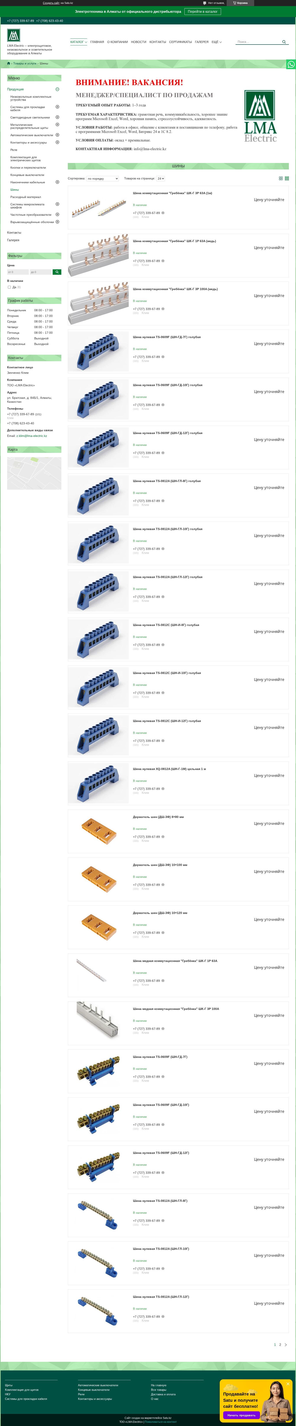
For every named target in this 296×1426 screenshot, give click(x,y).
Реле (13, 150)
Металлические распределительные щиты (29, 126)
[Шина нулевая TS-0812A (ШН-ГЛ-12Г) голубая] (98, 591)
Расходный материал (25, 197)
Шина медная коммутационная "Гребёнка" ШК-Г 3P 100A (176, 1009)
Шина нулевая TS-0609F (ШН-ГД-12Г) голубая (167, 433)
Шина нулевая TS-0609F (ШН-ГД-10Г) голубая (167, 385)
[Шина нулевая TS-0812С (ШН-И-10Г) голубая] (98, 687)
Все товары (158, 1389)
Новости (138, 42)
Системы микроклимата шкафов (27, 206)
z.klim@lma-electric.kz (31, 436)
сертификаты (180, 42)
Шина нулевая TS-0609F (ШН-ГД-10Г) (161, 1105)
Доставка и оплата (163, 1394)
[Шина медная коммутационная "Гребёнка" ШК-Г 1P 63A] (98, 975)
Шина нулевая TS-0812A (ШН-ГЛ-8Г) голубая (167, 481)
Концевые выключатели (27, 175)
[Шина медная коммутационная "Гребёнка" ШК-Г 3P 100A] (98, 1023)
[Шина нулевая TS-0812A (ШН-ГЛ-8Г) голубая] (98, 495)
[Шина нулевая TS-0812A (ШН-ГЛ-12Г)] (98, 1311)
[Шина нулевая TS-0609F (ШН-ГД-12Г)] (98, 1167)
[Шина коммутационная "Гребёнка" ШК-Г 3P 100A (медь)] (98, 303)
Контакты (158, 42)
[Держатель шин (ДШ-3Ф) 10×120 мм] (98, 927)
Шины (14, 189)
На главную (158, 1385)
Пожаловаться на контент (161, 1421)
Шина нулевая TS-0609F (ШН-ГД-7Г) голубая (167, 337)
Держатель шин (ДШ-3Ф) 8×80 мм (158, 817)
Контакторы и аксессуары (28, 142)
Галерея (201, 42)
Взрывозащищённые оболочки (32, 222)
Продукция (15, 89)
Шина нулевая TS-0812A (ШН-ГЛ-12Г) (161, 1296)
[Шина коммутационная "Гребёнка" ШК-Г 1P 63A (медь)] (98, 255)
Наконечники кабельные (27, 182)
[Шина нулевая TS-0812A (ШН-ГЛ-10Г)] (98, 1263)
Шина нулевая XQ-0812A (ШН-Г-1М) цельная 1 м (169, 769)
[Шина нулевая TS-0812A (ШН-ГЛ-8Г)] (98, 1215)
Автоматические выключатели (31, 135)
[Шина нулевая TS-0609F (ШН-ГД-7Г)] (98, 1071)
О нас (155, 1398)
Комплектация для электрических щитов (25, 158)
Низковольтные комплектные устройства (30, 98)
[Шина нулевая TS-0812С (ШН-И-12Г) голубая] (98, 735)
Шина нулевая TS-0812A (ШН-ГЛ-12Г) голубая (167, 577)
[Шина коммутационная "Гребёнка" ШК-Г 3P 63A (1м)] (98, 207)
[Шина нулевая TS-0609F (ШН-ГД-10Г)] (98, 1119)
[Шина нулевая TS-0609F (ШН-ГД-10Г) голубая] (98, 399)
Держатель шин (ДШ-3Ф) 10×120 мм (160, 913)
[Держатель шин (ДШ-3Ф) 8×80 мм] (98, 831)
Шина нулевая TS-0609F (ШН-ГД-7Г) (160, 1057)
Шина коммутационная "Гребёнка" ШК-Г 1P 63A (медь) (174, 241)
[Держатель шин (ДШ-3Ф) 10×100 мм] (98, 879)
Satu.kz (167, 1418)
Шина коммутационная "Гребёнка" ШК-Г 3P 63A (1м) (172, 193)
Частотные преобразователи (30, 214)
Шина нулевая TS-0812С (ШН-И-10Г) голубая (167, 673)
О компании (117, 42)
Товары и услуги (24, 63)
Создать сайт (51, 3)
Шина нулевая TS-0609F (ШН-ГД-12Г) (161, 1153)
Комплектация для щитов (22, 1389)
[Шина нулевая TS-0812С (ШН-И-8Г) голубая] (98, 639)
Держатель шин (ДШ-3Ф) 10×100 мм (160, 865)
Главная (97, 42)
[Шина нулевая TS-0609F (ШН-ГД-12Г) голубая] (98, 447)
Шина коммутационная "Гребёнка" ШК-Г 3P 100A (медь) (175, 289)
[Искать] (284, 42)
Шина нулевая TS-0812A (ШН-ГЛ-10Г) (161, 1248)
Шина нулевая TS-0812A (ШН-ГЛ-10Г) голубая (167, 529)
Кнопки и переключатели (28, 167)
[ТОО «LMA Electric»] (13, 35)
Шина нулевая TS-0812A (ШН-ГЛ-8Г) (160, 1200)
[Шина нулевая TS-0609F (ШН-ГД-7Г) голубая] (98, 351)
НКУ (7, 1394)
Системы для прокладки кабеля (27, 108)
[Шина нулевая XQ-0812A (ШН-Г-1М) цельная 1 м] (98, 783)
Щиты (8, 1385)
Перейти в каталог (203, 11)
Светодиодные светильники (30, 117)
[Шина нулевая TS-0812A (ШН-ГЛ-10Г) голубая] (98, 543)
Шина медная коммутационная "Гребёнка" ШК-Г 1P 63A (175, 961)
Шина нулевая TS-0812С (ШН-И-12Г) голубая (167, 721)
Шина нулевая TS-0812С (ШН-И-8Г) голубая (166, 625)
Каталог (77, 42)
